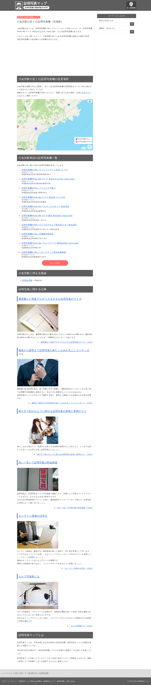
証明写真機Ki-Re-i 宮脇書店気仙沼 (38, 234)
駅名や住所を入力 (106, 20)
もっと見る (55, 263)
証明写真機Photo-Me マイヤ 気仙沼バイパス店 (43, 197)
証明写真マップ (35, 3)
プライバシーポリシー (9, 681)
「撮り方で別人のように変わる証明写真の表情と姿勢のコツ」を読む (64, 454)
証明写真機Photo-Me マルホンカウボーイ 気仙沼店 (45, 206)
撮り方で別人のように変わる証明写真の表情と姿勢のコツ (52, 411)
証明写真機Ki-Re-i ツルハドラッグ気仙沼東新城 (44, 252)
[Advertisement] (55, 57)
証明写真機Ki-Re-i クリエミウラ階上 (39, 188)
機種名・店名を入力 (107, 28)
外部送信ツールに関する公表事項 (30, 681)
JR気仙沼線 (27, 280)
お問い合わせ (70, 681)
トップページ (7, 673)
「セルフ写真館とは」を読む (81, 626)
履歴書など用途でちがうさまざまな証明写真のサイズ (50, 298)
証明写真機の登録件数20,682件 (36, 7)
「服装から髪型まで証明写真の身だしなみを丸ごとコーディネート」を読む (61, 403)
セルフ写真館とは (29, 576)
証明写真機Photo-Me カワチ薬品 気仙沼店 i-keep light (47, 216)
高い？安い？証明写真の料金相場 (37, 462)
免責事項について (49, 681)
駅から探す (19, 673)
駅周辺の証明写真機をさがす (28, 17)
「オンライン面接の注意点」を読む (78, 568)
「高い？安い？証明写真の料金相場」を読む (74, 508)
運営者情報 (61, 681)
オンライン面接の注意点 (32, 515)
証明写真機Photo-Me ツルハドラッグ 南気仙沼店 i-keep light (50, 243)
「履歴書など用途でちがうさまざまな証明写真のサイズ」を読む (66, 342)
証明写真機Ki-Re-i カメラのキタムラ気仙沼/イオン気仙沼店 (49, 225)
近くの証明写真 (131, 8)
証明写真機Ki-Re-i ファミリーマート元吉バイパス (45, 170)
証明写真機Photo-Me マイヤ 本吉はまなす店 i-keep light (48, 179)
